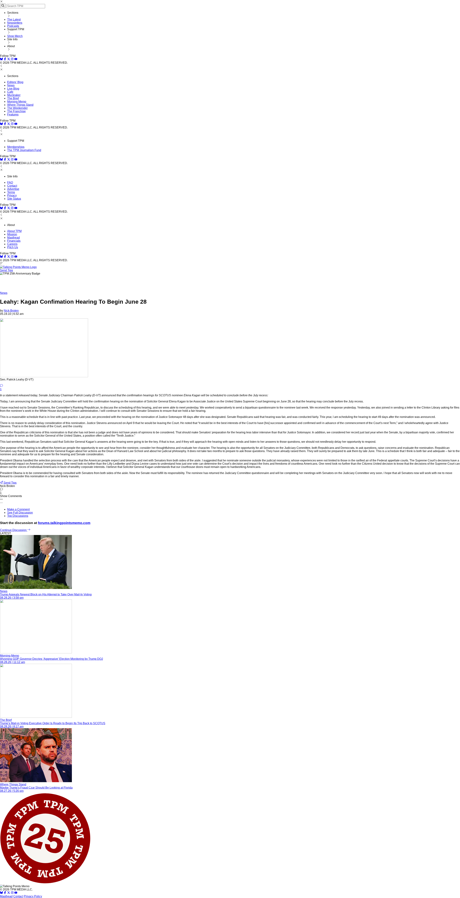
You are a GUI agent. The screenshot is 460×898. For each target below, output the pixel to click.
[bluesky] (1, 59)
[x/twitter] (9, 59)
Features (13, 114)
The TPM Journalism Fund (24, 150)
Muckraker (13, 95)
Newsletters (14, 22)
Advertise (13, 189)
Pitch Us (12, 247)
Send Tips (6, 270)
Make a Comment (18, 509)
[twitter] (8, 893)
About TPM (14, 231)
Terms (11, 192)
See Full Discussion (20, 512)
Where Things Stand (20, 104)
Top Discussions (17, 515)
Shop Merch (15, 36)
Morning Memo (16, 101)
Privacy (12, 195)
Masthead (13, 237)
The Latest (14, 19)
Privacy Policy (33, 896)
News (11, 85)
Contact (12, 185)
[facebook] (5, 59)
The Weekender (17, 108)
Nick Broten (11, 310)
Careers (12, 244)
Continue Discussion (13, 530)
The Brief (13, 98)
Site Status (14, 198)
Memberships (15, 146)
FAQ (10, 182)
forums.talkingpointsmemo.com (64, 523)
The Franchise (16, 111)
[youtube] (15, 59)
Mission (12, 234)
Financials (13, 240)
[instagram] (12, 59)
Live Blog (13, 88)
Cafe (10, 91)
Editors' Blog (15, 82)
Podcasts (13, 26)
